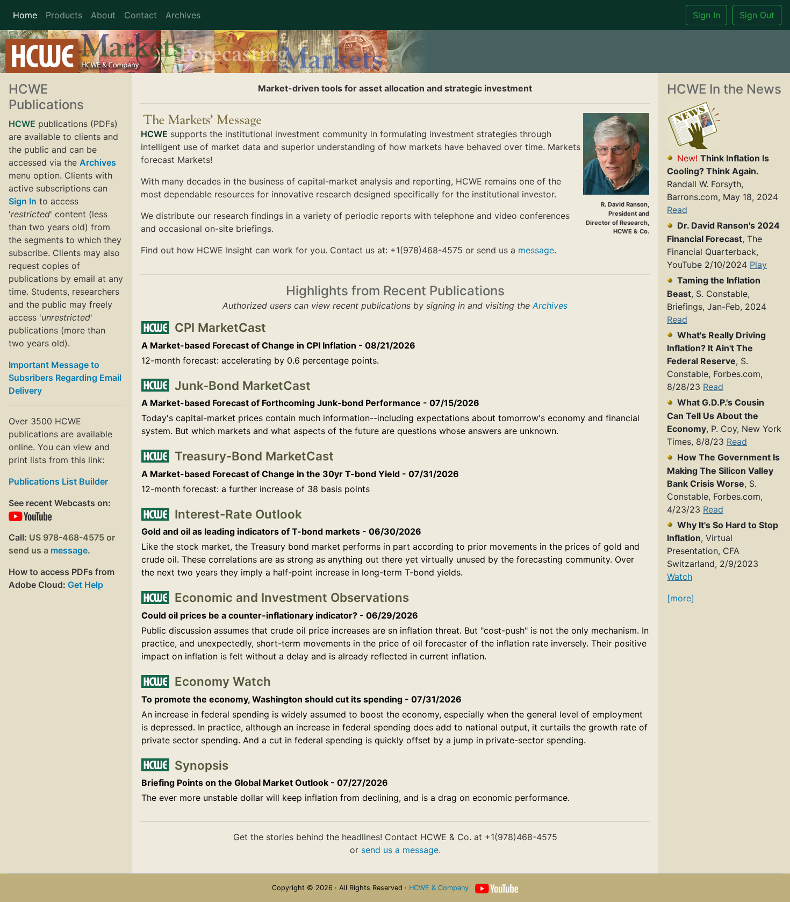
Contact (140, 15)
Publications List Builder (58, 481)
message (69, 550)
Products (64, 15)
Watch (679, 576)
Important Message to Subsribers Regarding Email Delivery (65, 377)
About (103, 15)
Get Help (85, 584)
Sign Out (756, 15)
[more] (680, 598)
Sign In (706, 15)
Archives (183, 15)
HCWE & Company (439, 888)
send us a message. (401, 849)
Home (25, 15)
